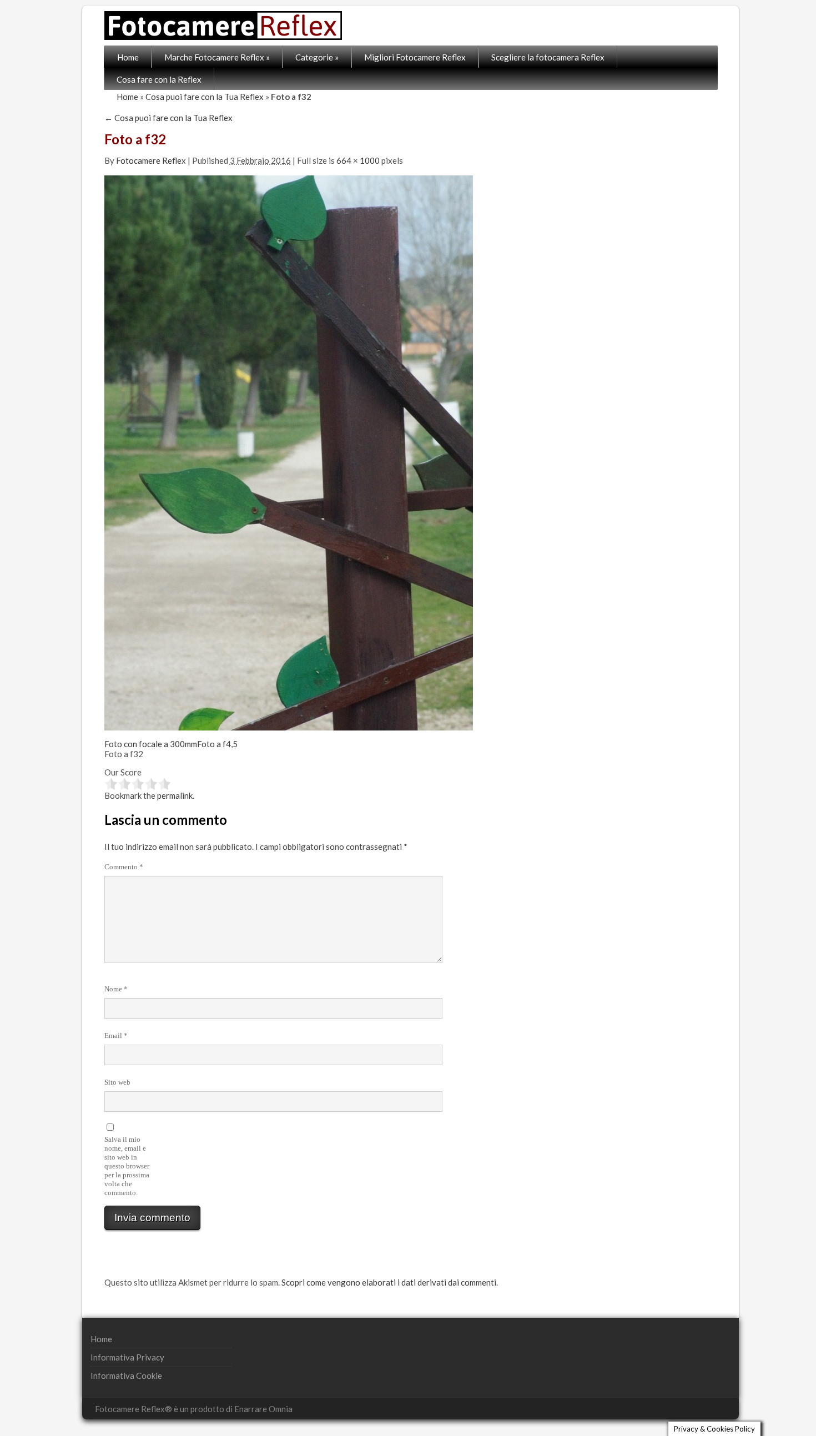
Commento (123, 867)
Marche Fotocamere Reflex (217, 57)
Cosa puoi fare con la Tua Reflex (204, 97)
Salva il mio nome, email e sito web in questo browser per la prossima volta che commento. (126, 1166)
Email (116, 1035)
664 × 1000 (358, 160)
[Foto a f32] (288, 452)
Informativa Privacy (127, 1357)
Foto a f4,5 (217, 744)
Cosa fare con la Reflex (159, 79)
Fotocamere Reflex (151, 160)
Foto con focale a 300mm (150, 744)
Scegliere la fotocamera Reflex (548, 57)
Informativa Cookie (126, 1375)
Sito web (117, 1082)
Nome (116, 989)
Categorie (317, 57)
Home (128, 57)
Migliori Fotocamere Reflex (415, 57)
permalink (175, 795)
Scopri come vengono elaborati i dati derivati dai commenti (388, 1282)
